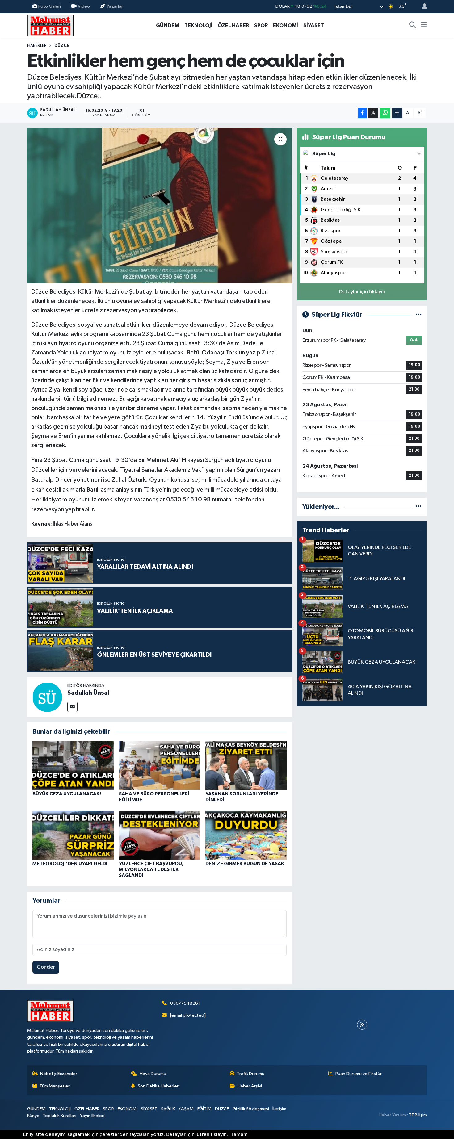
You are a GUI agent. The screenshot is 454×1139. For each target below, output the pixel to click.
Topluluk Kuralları (59, 1115)
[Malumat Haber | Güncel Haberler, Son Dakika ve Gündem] (50, 25)
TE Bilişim (418, 1115)
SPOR (261, 25)
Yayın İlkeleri (92, 1115)
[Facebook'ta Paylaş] (362, 113)
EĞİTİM (204, 1109)
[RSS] (362, 1025)
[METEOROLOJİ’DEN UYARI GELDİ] (73, 835)
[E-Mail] (72, 707)
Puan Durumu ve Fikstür (358, 1073)
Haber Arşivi (250, 1086)
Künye (33, 1115)
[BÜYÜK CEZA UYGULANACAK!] (73, 765)
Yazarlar (115, 6)
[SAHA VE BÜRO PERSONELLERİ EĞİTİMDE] (159, 765)
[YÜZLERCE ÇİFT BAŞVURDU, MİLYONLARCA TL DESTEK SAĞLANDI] (159, 835)
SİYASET (313, 25)
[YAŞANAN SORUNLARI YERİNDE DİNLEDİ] (246, 765)
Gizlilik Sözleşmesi (251, 1109)
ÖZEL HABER (233, 25)
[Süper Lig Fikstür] (419, 314)
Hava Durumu (153, 1073)
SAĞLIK (168, 1109)
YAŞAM (186, 1109)
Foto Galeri (49, 6)
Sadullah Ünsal (88, 693)
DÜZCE (61, 46)
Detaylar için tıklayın (362, 292)
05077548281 (185, 1003)
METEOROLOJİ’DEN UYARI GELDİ (69, 863)
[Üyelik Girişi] (422, 6)
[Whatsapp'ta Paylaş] (385, 113)
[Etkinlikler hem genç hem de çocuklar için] (159, 205)
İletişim (279, 1109)
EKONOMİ (285, 25)
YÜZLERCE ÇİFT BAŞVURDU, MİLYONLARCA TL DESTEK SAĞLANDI (151, 869)
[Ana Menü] (424, 26)
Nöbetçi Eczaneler (58, 1073)
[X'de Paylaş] (373, 113)
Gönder (46, 967)
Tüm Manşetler (55, 1086)
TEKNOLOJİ (198, 25)
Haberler (37, 46)
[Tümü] (419, 506)
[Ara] (412, 26)
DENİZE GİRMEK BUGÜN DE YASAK (244, 863)
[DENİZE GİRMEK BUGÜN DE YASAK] (246, 835)
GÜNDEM (167, 25)
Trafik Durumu (250, 1073)
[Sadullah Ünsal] (47, 697)
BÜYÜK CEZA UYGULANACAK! (66, 793)
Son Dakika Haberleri (158, 1086)
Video (84, 6)
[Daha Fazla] (397, 113)
